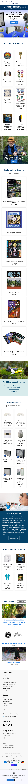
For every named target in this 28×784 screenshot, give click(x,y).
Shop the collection (14, 173)
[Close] (26, 771)
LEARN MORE (14, 538)
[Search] (5, 7)
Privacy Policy (15, 777)
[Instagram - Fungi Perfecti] (6, 725)
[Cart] (25, 7)
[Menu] (2, 7)
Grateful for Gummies (14, 662)
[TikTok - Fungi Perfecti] (9, 725)
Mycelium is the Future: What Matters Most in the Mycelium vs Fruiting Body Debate (14, 622)
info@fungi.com (10, 747)
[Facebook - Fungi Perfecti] (4, 725)
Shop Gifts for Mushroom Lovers (14, 46)
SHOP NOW (14, 20)
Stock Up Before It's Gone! (14, 405)
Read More (21, 601)
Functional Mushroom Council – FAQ (14, 643)
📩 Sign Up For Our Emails (9, 716)
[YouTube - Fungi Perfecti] (11, 725)
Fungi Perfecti (16, 760)
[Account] (23, 7)
